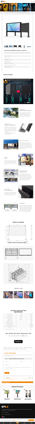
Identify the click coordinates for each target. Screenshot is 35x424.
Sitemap (27, 419)
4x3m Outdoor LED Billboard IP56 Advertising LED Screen (7, 399)
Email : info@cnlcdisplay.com (7, 414)
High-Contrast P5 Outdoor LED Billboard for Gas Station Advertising (28, 399)
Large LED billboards (10, 347)
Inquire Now (32, 420)
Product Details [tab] (8, 74)
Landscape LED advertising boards (28, 347)
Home (7, 12)
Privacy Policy (4, 420)
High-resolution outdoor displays (19, 347)
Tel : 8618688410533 (5, 412)
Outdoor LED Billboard (12, 12)
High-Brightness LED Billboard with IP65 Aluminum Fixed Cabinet (17, 399)
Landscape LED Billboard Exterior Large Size (16, 358)
